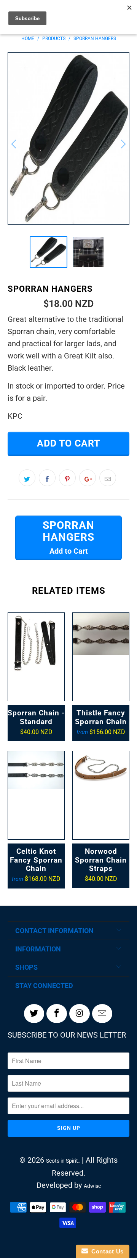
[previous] (14, 144)
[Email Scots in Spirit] (102, 1013)
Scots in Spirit (62, 1161)
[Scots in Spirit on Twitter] (34, 1013)
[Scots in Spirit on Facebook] (56, 1013)
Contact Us (106, 1251)
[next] (122, 144)
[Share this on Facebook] (47, 477)
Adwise (92, 1186)
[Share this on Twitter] (27, 477)
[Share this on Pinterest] (67, 477)
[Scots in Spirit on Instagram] (79, 1013)
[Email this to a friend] (107, 477)
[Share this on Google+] (87, 477)
